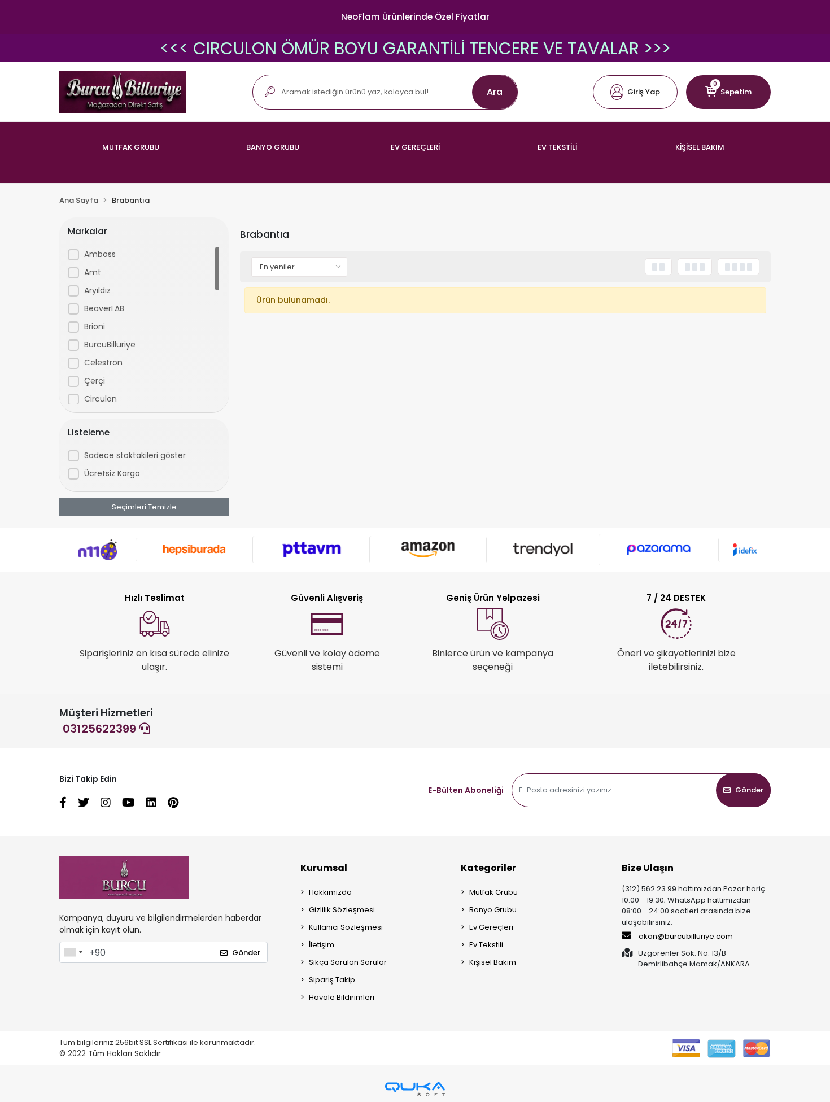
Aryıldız (97, 290)
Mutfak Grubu (493, 892)
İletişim (321, 944)
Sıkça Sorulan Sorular (348, 962)
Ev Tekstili (486, 944)
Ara (495, 91)
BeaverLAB (104, 308)
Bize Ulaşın (648, 867)
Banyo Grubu (493, 909)
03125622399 (101, 729)
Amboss (100, 254)
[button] (635, 92)
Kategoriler (488, 867)
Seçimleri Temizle (144, 507)
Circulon (100, 398)
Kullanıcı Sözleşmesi (346, 927)
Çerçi (94, 380)
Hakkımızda (330, 892)
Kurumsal (323, 867)
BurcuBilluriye (110, 344)
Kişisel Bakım (492, 962)
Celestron (103, 362)
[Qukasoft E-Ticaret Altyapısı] (415, 1089)
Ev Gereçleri (491, 927)
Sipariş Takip (332, 979)
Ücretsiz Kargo (112, 473)
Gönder (749, 790)
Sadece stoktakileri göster (135, 455)
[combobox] (73, 952)
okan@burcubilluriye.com (685, 936)
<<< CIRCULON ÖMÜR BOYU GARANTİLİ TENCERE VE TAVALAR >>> (415, 48)
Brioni (94, 326)
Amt (92, 272)
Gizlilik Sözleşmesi (342, 909)
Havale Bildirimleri (341, 997)
